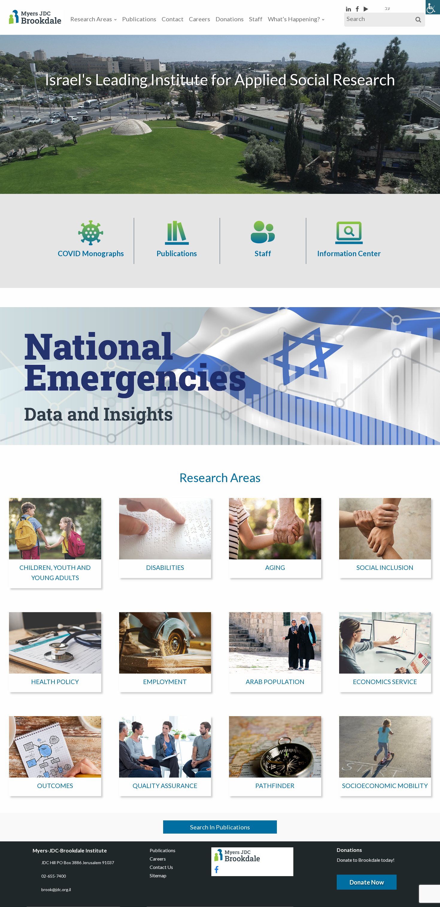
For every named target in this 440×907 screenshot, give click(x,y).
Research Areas (91, 18)
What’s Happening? (294, 18)
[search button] (418, 19)
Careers (199, 18)
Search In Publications (220, 827)
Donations (230, 18)
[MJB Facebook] (358, 8)
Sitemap (158, 875)
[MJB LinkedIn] (349, 8)
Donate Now (367, 882)
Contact (172, 18)
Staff (256, 18)
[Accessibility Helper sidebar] (433, 7)
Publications (139, 18)
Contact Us (161, 867)
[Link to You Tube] (366, 8)
